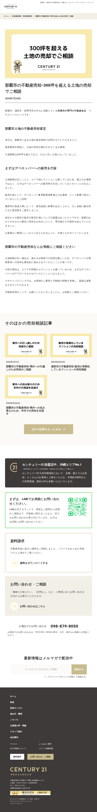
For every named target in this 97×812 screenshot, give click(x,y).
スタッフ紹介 (16, 731)
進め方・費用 (16, 714)
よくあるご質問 (45, 744)
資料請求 (17, 757)
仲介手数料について (18, 748)
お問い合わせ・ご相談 (40, 757)
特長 (12, 702)
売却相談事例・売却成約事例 (22, 16)
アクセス (13, 744)
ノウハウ (14, 720)
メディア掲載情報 (46, 748)
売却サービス (16, 708)
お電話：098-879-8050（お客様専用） (24, 783)
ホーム (6, 16)
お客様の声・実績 (18, 725)
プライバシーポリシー (16, 803)
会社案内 (14, 737)
